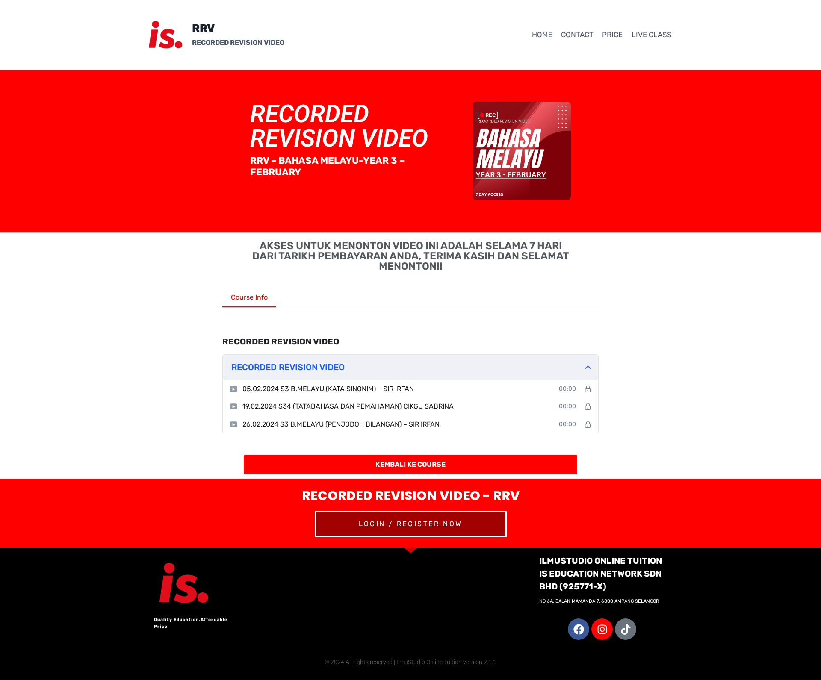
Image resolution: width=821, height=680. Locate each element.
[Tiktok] (625, 629)
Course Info (249, 297)
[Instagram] (602, 629)
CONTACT (577, 34)
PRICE (612, 34)
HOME (542, 34)
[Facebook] (578, 629)
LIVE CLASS (652, 34)
